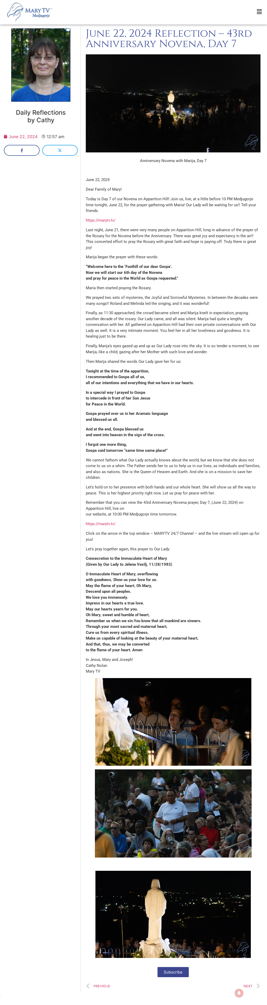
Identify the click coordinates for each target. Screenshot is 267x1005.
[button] (161, 12)
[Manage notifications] (239, 993)
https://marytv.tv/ (101, 220)
